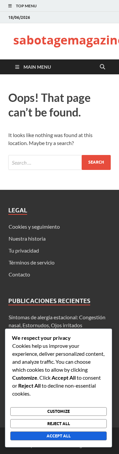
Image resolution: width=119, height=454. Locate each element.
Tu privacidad (24, 250)
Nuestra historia (27, 238)
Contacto (19, 274)
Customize (58, 411)
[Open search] (102, 67)
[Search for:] (59, 162)
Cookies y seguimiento (34, 226)
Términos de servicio (32, 262)
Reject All (58, 423)
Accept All (59, 435)
